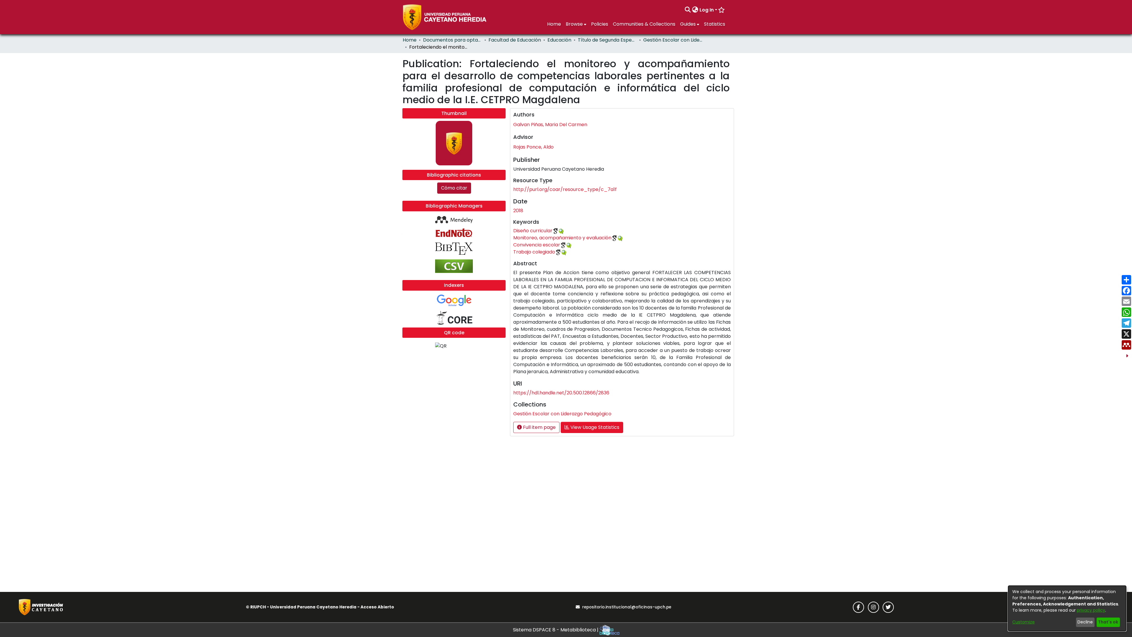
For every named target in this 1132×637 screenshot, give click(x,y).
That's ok (1108, 622)
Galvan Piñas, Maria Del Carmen (550, 124)
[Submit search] (688, 10)
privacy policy (1091, 610)
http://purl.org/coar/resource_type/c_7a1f (565, 189)
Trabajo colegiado (534, 251)
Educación (559, 40)
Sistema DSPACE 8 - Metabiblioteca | (556, 629)
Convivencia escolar (536, 244)
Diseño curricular (532, 230)
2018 (518, 210)
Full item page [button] (539, 427)
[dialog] (1067, 608)
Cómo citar (454, 188)
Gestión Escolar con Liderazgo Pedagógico (672, 40)
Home (410, 40)
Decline (1085, 622)
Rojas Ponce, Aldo (533, 147)
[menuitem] (695, 10)
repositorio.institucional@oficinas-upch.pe (626, 607)
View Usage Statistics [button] (594, 427)
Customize (1023, 622)
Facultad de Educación (514, 40)
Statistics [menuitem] (714, 24)
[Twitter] (888, 607)
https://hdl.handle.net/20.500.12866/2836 (561, 392)
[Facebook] (858, 607)
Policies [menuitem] (599, 24)
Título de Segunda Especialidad (607, 40)
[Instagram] (873, 607)
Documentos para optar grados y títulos (452, 40)
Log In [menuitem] (707, 9)
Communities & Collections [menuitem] (644, 24)
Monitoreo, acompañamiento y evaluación (562, 237)
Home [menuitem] (554, 24)
